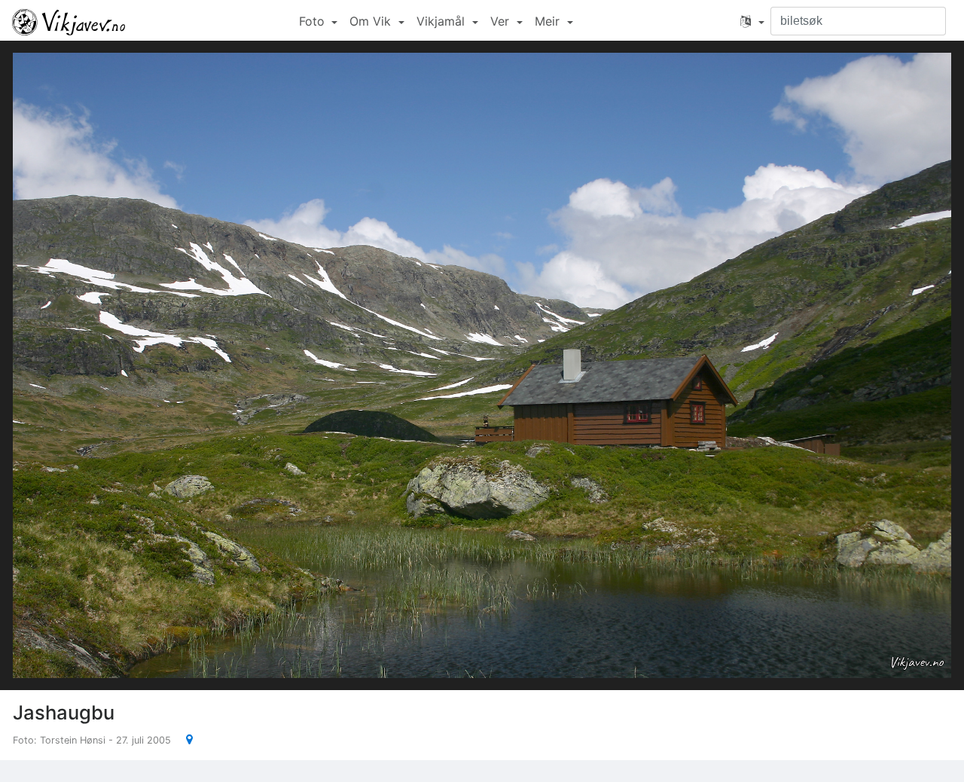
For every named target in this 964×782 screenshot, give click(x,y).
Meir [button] (549, 21)
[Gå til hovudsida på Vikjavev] (68, 21)
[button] (752, 21)
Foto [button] (313, 21)
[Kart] (183, 739)
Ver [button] (501, 21)
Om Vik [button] (372, 21)
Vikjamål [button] (442, 21)
